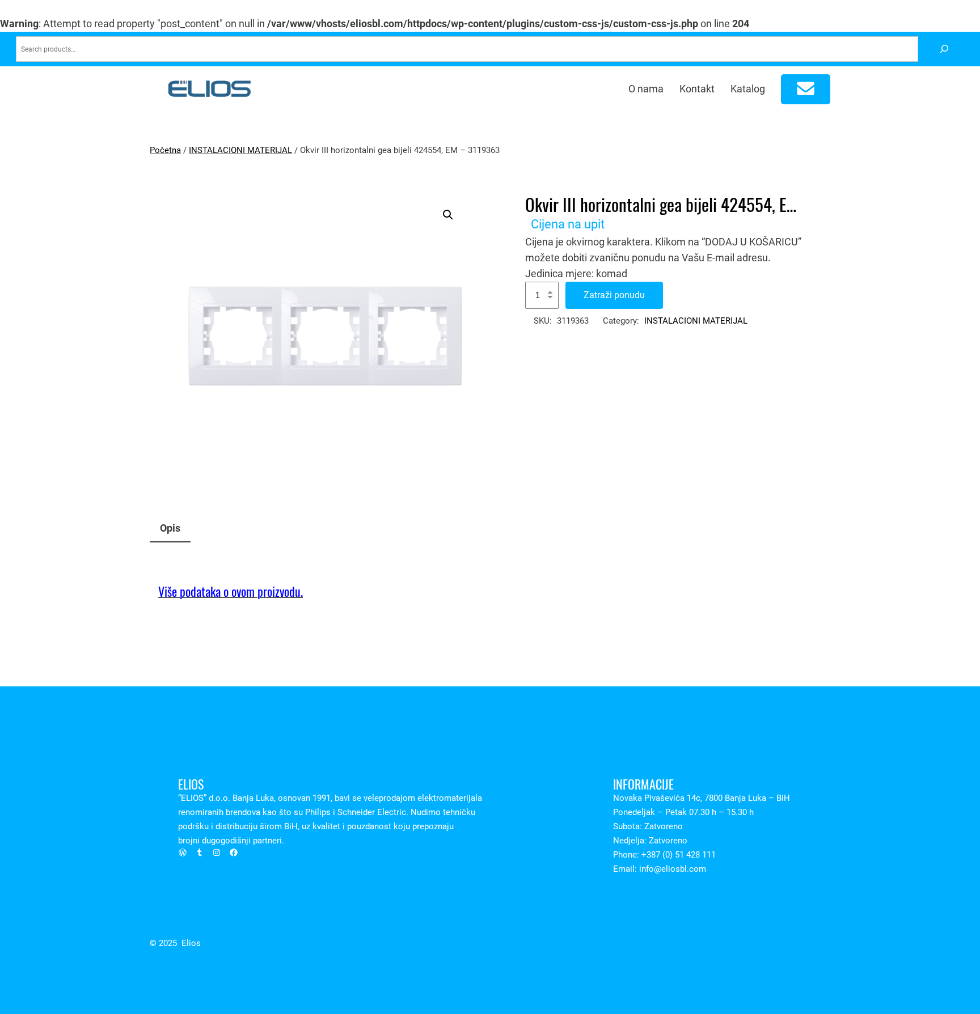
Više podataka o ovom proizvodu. (230, 591)
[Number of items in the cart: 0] (806, 89)
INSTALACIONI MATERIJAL (240, 150)
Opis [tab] (170, 528)
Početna (165, 150)
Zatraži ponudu (614, 295)
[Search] (944, 49)
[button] (448, 215)
